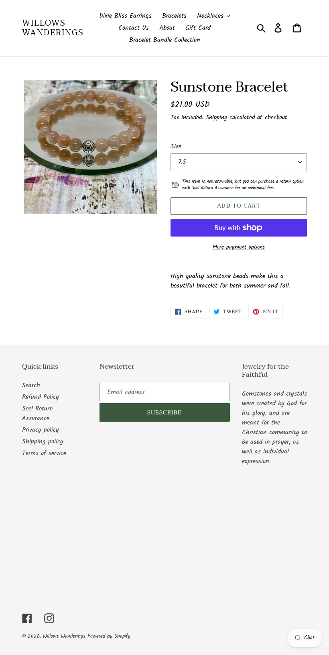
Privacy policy (40, 430)
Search (31, 385)
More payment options (239, 247)
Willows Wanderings (53, 28)
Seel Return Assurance (37, 413)
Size (176, 146)
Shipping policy (42, 442)
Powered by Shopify (108, 636)
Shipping (216, 117)
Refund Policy (40, 397)
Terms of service (44, 453)
